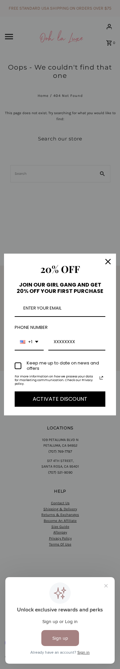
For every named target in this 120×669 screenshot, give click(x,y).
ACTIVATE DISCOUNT (60, 399)
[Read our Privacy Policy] (101, 378)
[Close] (108, 262)
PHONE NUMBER (31, 327)
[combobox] (29, 342)
